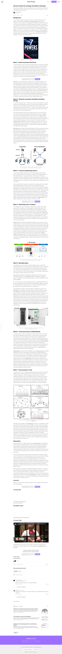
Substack (26, 651)
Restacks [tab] (19, 571)
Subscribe (54, 1)
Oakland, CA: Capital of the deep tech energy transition (25, 609)
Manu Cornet (34, 420)
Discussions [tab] (21, 606)
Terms (34, 647)
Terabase (15, 222)
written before (29, 276)
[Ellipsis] (48, 580)
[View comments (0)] (22, 613)
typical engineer (41, 347)
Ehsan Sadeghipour (20, 612)
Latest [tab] (17, 606)
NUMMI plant (30, 423)
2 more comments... (16, 601)
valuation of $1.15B (40, 351)
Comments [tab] (15, 571)
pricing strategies (33, 21)
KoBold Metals (16, 351)
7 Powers (30, 23)
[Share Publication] (50, 2)
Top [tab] (14, 606)
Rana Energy (16, 128)
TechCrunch (40, 89)
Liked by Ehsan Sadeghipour (20, 581)
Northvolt (15, 81)
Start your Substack (28, 649)
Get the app (36, 649)
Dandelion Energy (17, 121)
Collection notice (38, 647)
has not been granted (43, 339)
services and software (34, 302)
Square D (15, 290)
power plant (18, 558)
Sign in (59, 1)
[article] (31, 611)
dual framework (37, 443)
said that (18, 279)
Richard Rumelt (33, 474)
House (14, 558)
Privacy (31, 647)
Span (14, 275)
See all (15, 632)
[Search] (48, 2)
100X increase (41, 197)
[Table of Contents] (1, 327)
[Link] (12, 18)
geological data (28, 358)
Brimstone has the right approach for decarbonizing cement (25, 624)
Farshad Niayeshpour (19, 580)
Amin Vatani (18, 590)
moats (27, 21)
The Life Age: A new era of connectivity (22, 616)
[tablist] (17, 571)
